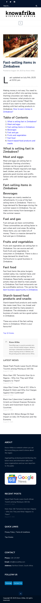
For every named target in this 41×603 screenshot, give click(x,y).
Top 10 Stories (8, 333)
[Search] (36, 5)
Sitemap (8, 583)
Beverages (11, 129)
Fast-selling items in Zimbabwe (21, 127)
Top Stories (9, 537)
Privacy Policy (10, 532)
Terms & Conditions (23, 532)
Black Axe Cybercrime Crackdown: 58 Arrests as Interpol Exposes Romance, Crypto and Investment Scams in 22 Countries (19, 403)
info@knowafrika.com (17, 562)
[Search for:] (10, 5)
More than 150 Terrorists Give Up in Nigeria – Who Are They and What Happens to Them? (19, 378)
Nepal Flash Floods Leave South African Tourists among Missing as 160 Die (20, 367)
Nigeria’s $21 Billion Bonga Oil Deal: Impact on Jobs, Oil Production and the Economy (19, 417)
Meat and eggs (13, 124)
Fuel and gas (12, 132)
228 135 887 (15, 558)
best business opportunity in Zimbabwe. (20, 289)
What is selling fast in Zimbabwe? (22, 121)
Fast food (11, 138)
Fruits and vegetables (16, 135)
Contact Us (18, 583)
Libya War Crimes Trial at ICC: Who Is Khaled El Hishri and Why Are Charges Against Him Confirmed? (19, 390)
